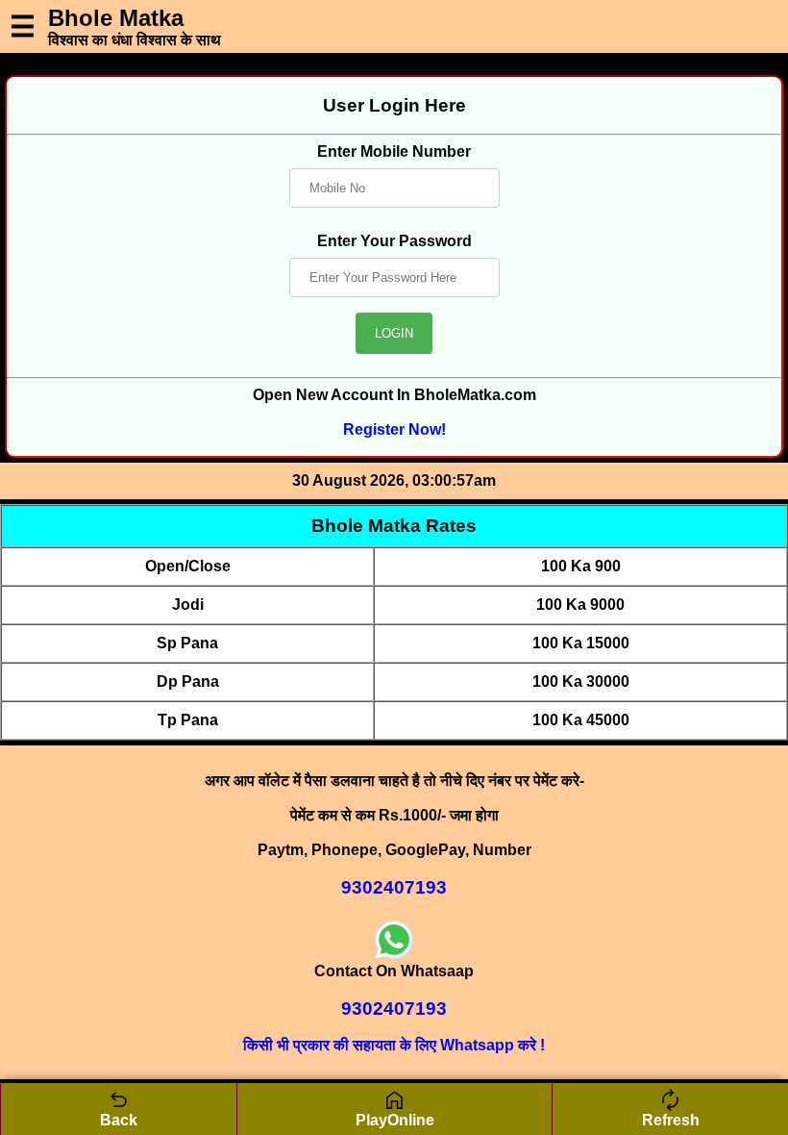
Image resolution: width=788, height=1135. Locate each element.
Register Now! (394, 429)
